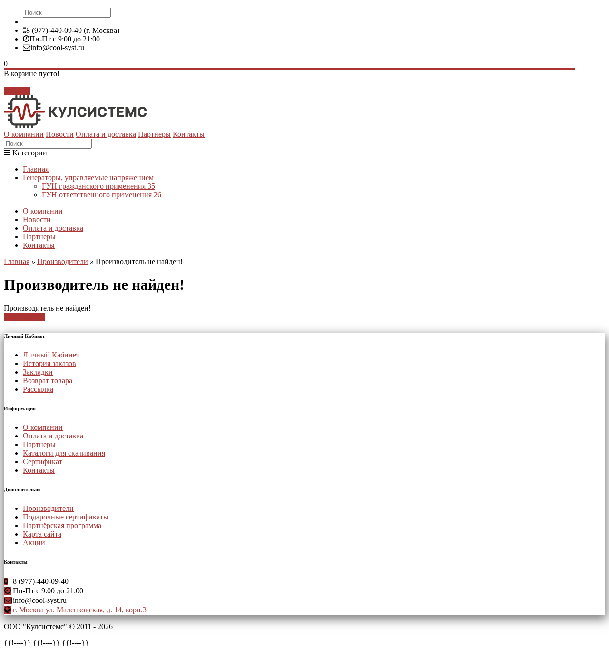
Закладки (38, 372)
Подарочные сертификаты (65, 517)
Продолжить (24, 317)
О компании (24, 134)
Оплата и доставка (106, 134)
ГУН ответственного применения (101, 195)
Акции (34, 543)
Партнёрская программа (62, 525)
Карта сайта (42, 534)
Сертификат (42, 462)
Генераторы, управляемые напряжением (88, 177)
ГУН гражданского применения (98, 186)
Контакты (189, 134)
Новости (60, 134)
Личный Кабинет (51, 355)
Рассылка (38, 389)
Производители (62, 261)
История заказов (49, 363)
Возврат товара (47, 380)
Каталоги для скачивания (64, 453)
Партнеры (154, 134)
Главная (36, 169)
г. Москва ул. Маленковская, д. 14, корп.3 (80, 610)
